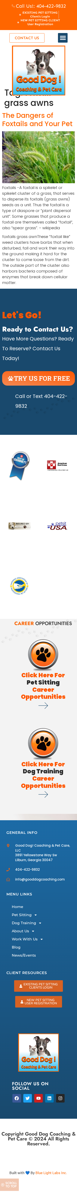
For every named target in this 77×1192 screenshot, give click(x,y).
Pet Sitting (22, 915)
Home (17, 907)
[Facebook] (16, 1098)
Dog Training (24, 923)
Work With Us (25, 939)
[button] (63, 38)
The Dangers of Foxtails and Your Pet (37, 119)
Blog (16, 947)
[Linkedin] (49, 1098)
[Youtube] (38, 1098)
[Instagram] (60, 1098)
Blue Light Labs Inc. (51, 1173)
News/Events (24, 955)
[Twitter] (27, 1098)
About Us (20, 931)
